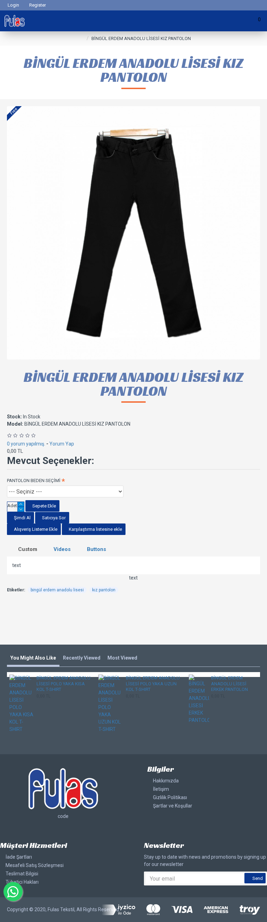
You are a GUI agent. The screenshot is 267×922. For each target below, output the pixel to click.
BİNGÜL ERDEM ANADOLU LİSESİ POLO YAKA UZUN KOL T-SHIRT (153, 683)
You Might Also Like (33, 658)
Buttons (96, 549)
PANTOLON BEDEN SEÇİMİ (33, 480)
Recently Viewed (81, 658)
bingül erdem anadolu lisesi (57, 590)
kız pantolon (103, 590)
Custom (27, 549)
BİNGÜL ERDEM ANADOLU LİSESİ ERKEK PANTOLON (229, 683)
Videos (62, 549)
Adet (12, 505)
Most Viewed (122, 658)
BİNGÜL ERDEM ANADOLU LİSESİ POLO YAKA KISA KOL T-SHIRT (63, 683)
